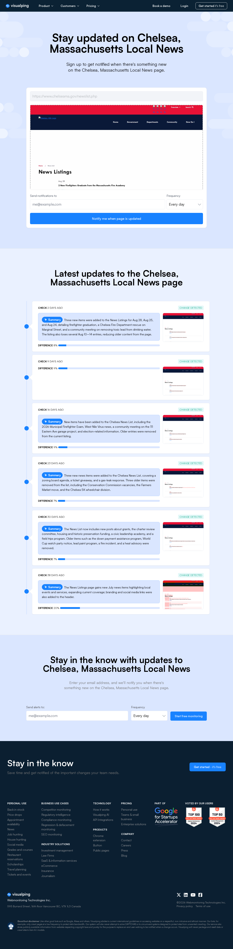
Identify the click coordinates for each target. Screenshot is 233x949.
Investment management (57, 850)
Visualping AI (101, 815)
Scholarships (15, 864)
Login (184, 6)
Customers (68, 6)
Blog (124, 855)
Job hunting (15, 834)
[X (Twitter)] (179, 895)
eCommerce (49, 866)
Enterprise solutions (133, 824)
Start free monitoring (189, 716)
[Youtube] (193, 895)
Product (44, 6)
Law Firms (47, 855)
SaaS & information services (59, 860)
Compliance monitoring (56, 820)
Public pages (101, 850)
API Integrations (103, 820)
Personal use (129, 809)
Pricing (91, 6)
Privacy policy (185, 906)
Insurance (47, 871)
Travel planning (16, 869)
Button (97, 845)
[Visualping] (17, 6)
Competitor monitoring (56, 809)
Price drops (14, 815)
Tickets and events (19, 874)
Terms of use (203, 906)
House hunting (16, 839)
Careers (126, 845)
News (10, 829)
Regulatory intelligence (55, 815)
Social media (15, 844)
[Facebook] (200, 895)
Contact (126, 840)
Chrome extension (99, 838)
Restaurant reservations (15, 857)
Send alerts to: (35, 707)
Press (124, 850)
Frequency (173, 196)
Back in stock (15, 809)
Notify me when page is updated (116, 219)
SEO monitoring (51, 834)
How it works (101, 809)
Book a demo (161, 6)
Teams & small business (130, 817)
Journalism (48, 876)
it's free (211, 6)
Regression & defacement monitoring (57, 827)
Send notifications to (43, 196)
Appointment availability (15, 822)
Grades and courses (20, 849)
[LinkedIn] (186, 895)
